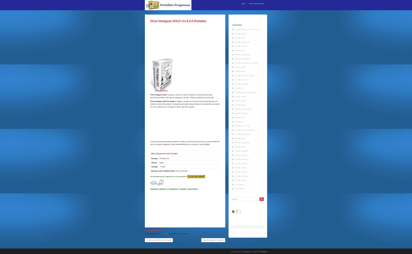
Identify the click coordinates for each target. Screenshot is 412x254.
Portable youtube (241, 180)
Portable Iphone (240, 101)
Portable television (241, 155)
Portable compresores (242, 55)
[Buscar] (262, 199)
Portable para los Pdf (242, 126)
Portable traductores (242, 159)
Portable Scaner (240, 147)
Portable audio (240, 38)
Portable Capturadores (242, 42)
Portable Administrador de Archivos (247, 29)
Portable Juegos (240, 105)
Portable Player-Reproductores (245, 130)
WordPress (263, 252)
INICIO (243, 4)
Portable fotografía (241, 84)
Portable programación (243, 134)
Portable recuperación (242, 143)
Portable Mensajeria (242, 113)
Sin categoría (239, 184)
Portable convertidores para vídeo (246, 63)
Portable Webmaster (242, 176)
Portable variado (240, 168)
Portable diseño (240, 67)
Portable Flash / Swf (242, 80)
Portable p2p (239, 122)
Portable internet (240, 96)
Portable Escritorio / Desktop (245, 76)
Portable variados (241, 172)
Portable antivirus (241, 34)
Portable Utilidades (241, 163)
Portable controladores (243, 59)
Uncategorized (240, 189)
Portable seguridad (241, 151)
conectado (164, 234)
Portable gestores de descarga (245, 92)
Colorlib (246, 252)
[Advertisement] (185, 42)
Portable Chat (239, 50)
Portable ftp (239, 88)
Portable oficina (240, 117)
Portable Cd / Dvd (241, 46)
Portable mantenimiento (243, 109)
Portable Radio (240, 138)
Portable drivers (240, 71)
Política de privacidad (256, 4)
